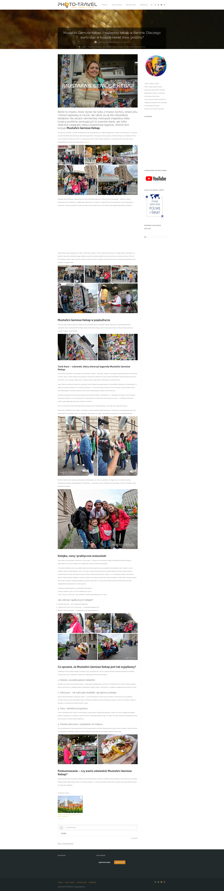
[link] (151, 5)
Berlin (84, 47)
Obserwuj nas (119, 862)
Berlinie (87, 142)
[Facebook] (155, 5)
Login (64, 833)
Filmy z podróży (70, 882)
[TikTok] (164, 5)
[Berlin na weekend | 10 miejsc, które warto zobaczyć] (70, 804)
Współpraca (92, 882)
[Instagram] (161, 5)
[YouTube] (158, 5)
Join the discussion (71, 827)
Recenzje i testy (81, 882)
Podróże (60, 882)
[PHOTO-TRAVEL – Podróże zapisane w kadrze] (77, 5)
